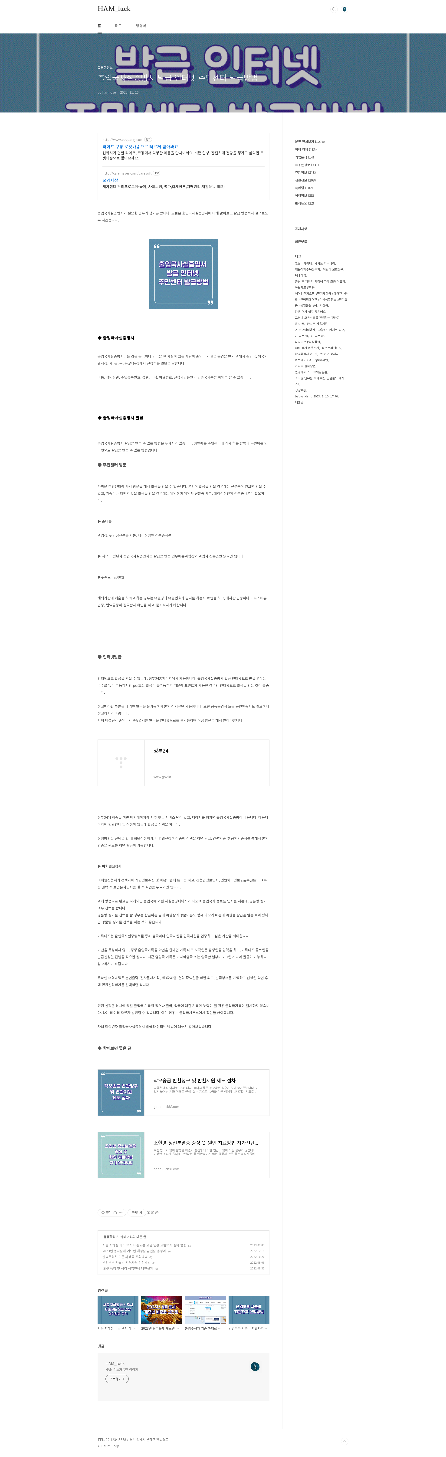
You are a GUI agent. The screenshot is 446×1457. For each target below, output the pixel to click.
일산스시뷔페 (303, 263)
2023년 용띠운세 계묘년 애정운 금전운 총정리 (134, 1251)
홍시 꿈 (299, 323)
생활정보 (305, 180)
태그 (118, 25)
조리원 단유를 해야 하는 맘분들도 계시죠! (319, 381)
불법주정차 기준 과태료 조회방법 (125, 1256)
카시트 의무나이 (325, 263)
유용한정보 (110, 1236)
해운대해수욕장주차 (307, 269)
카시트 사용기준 (317, 323)
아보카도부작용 (305, 287)
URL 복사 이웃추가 (307, 348)
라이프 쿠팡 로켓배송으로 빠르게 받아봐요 (140, 146)
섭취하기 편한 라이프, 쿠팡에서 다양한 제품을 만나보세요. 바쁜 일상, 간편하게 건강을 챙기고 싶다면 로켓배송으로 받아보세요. (183, 155)
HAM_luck (114, 9)
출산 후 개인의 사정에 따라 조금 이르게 (320, 281)
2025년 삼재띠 (329, 354)
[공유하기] (115, 1212)
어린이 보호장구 (333, 269)
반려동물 (304, 203)
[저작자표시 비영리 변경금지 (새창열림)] (152, 1213)
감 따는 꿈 (301, 336)
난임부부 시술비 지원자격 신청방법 (126, 1262)
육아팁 (304, 187)
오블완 (322, 329)
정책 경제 (306, 149)
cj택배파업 (321, 360)
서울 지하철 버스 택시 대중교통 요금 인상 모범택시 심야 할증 (144, 1245)
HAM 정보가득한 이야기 (121, 1369)
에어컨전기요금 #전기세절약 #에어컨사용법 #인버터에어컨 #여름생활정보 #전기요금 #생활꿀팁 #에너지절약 (321, 299)
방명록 (141, 25)
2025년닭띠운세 (305, 329)
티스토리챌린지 (331, 348)
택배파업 (300, 275)
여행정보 (304, 195)
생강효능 (300, 390)
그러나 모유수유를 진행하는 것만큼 (317, 317)
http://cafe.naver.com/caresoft (127, 173)
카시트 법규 (336, 329)
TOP (344, 1441)
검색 (334, 9)
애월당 (299, 402)
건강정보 (305, 172)
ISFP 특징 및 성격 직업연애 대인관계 (127, 1268)
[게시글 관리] (121, 1212)
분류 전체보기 (310, 141)
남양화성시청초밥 (306, 354)
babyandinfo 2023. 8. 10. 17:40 (316, 396)
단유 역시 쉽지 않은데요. (311, 311)
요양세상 (110, 180)
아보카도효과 (303, 360)
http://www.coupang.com (122, 140)
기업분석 (304, 157)
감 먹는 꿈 (317, 336)
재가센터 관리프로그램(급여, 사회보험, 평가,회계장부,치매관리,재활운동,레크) (163, 186)
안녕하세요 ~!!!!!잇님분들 (311, 372)
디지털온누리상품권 (307, 342)
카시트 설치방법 (305, 366)
